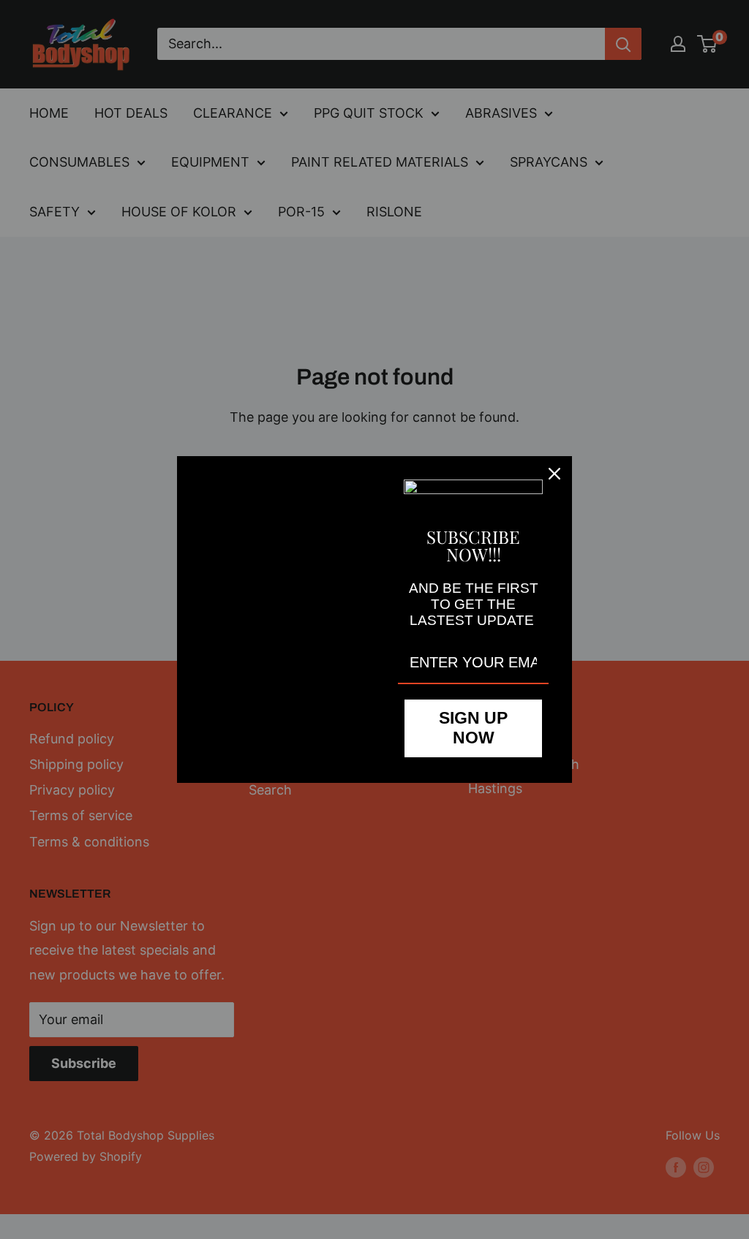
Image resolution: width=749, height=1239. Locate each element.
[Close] (554, 473)
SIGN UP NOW (473, 728)
